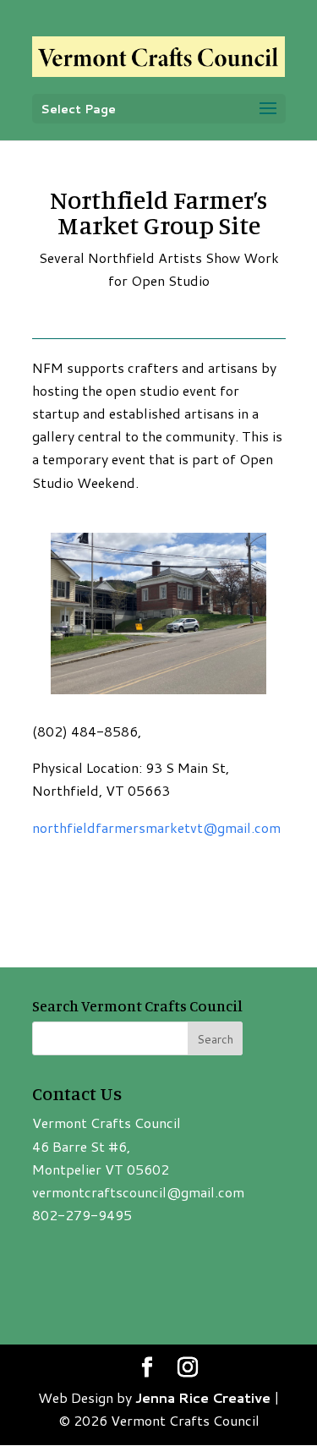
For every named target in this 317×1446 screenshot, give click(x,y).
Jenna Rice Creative (203, 1397)
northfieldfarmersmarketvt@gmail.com (156, 827)
